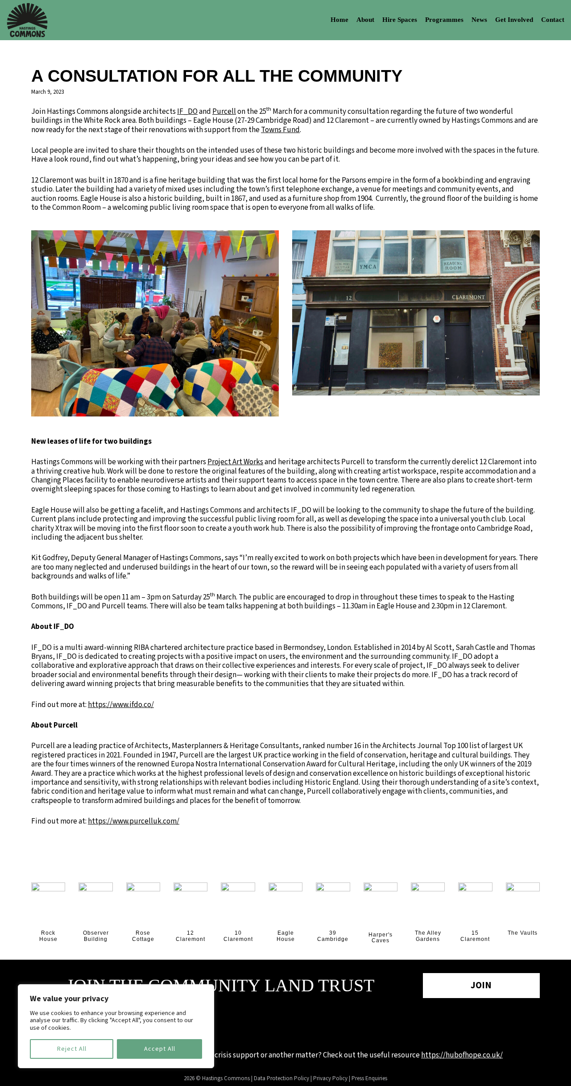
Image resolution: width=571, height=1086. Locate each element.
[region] (116, 1026)
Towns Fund (280, 130)
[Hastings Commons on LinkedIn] (311, 1024)
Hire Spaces (399, 19)
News (479, 19)
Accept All (159, 1048)
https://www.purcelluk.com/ (133, 821)
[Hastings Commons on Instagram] (285, 1024)
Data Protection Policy (281, 1078)
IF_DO (187, 111)
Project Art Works (235, 462)
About (365, 19)
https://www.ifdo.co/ (121, 704)
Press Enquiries (369, 1078)
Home (339, 19)
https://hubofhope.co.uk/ (462, 1055)
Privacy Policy (330, 1078)
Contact (552, 19)
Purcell (224, 111)
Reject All (72, 1048)
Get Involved (514, 19)
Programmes (444, 19)
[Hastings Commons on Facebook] (260, 1024)
